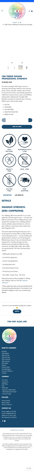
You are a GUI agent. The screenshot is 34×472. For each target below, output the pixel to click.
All (20, 22)
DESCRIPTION (7, 195)
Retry (17, 311)
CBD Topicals (6, 361)
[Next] (21, 62)
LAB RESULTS (19, 195)
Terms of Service (7, 404)
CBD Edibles (5, 353)
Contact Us (5, 382)
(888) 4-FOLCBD (11, 411)
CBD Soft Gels (6, 357)
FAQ (3, 386)
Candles (4, 373)
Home (15, 22)
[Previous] (12, 62)
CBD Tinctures (6, 359)
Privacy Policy (6, 400)
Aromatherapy (6, 369)
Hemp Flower (6, 367)
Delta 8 (4, 365)
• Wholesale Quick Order (9, 392)
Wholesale (5, 388)
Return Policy (6, 402)
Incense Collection (7, 371)
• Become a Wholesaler (9, 390)
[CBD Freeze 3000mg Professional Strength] (17, 44)
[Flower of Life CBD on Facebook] (2, 421)
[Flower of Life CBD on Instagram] (4, 421)
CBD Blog (4, 384)
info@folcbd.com (11, 413)
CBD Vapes (5, 363)
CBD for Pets (5, 355)
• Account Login (6, 394)
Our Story (5, 380)
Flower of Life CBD (19, 430)
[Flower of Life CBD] (17, 11)
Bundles (4, 351)
